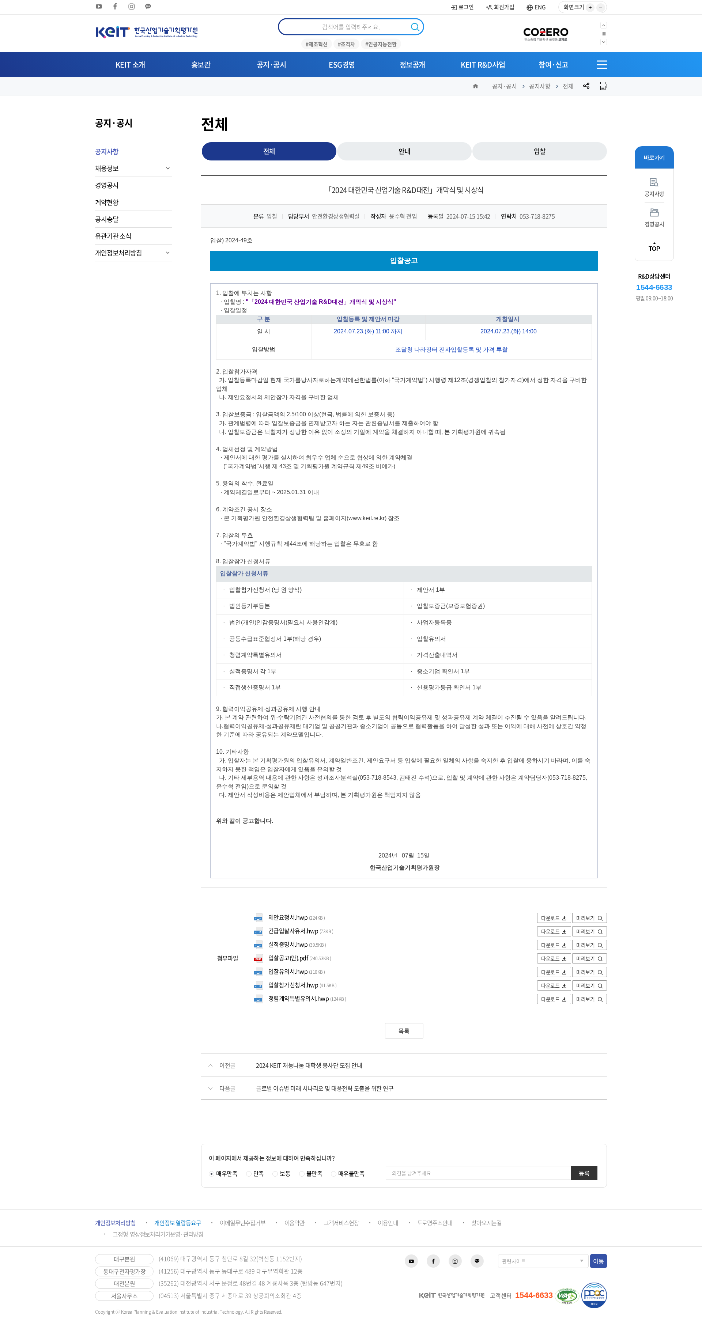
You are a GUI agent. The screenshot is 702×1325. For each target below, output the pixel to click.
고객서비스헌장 (341, 1222)
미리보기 (586, 917)
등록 (584, 1173)
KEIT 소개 (130, 64)
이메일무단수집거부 (242, 1222)
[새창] (548, 33)
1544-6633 (654, 287)
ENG (539, 7)
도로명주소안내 (435, 1222)
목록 (404, 1030)
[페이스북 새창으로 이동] (115, 6)
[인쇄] (603, 86)
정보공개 (412, 64)
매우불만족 (351, 1173)
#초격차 (346, 44)
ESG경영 (342, 64)
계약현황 (106, 202)
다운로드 (550, 917)
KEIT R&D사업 (483, 64)
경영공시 (106, 185)
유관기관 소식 (113, 236)
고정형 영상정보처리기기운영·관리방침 (158, 1234)
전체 (568, 86)
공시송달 (106, 219)
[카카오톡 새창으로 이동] (148, 6)
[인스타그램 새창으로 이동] (131, 6)
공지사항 (540, 86)
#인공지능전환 (381, 44)
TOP (654, 248)
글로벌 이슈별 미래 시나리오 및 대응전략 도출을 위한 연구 (324, 1088)
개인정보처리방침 (118, 253)
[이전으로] (603, 25)
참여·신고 (553, 64)
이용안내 (388, 1222)
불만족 (314, 1173)
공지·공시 (271, 64)
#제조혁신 (317, 44)
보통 (285, 1173)
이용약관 (294, 1222)
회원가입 (503, 7)
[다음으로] (603, 42)
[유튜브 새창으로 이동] (98, 6)
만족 (258, 1173)
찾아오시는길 (486, 1222)
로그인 (465, 7)
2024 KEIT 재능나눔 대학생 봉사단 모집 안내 (309, 1065)
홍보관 (201, 64)
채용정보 (106, 168)
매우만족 (226, 1173)
